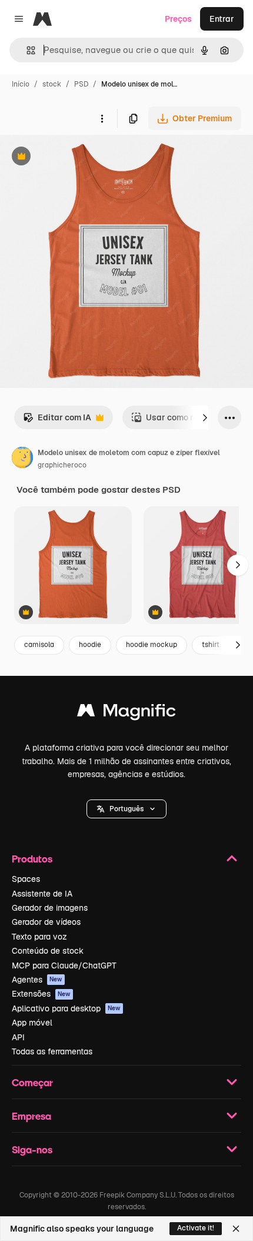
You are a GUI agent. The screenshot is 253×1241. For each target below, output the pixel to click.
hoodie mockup (151, 644)
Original (75, 157)
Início (20, 84)
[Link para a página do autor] (22, 459)
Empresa (31, 1116)
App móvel (32, 1022)
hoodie (90, 644)
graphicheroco (62, 465)
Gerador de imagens (50, 907)
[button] (126, 808)
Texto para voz (39, 936)
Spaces (26, 879)
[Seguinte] (204, 417)
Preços (178, 19)
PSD (81, 84)
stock (51, 84)
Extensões (41, 993)
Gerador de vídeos (46, 922)
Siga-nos (32, 1149)
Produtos (32, 858)
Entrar (221, 19)
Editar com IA (57, 420)
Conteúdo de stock (48, 950)
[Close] (236, 1229)
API (18, 1037)
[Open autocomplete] (26, 50)
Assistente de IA (42, 893)
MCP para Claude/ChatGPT (64, 965)
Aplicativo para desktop (66, 1008)
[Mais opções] (102, 118)
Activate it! (195, 1228)
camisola (39, 644)
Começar (32, 1082)
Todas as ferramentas (52, 1051)
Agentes (37, 979)
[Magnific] (126, 713)
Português (126, 809)
